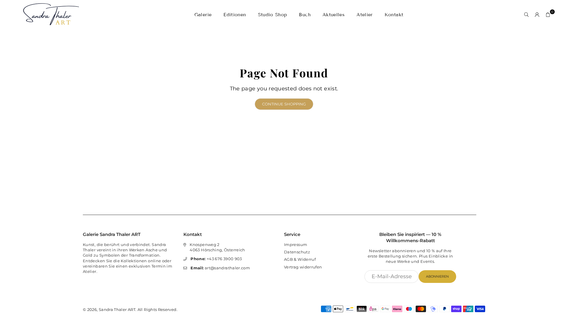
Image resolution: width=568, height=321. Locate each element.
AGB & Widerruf (300, 259)
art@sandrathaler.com (220, 267)
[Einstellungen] (537, 14)
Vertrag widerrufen (303, 267)
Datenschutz (297, 252)
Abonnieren (437, 276)
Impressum (295, 244)
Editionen (234, 14)
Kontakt (394, 14)
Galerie (203, 14)
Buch (304, 14)
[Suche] (526, 14)
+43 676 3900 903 (216, 258)
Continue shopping (284, 104)
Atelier (364, 14)
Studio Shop (272, 14)
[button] (548, 14)
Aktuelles (333, 14)
